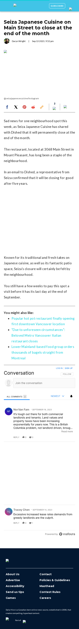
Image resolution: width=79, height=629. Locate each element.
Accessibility (15, 586)
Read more (67, 431)
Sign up (68, 368)
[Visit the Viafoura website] (67, 534)
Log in (59, 368)
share (60, 437)
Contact (46, 574)
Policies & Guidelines (55, 580)
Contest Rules (50, 592)
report (68, 437)
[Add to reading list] (65, 107)
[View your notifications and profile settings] (71, 396)
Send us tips (15, 592)
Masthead (47, 586)
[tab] (17, 396)
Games (11, 598)
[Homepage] (13, 559)
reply (16, 437)
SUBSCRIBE (57, 6)
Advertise (13, 580)
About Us (12, 574)
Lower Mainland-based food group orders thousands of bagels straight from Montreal (43, 352)
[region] (39, 452)
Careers (45, 598)
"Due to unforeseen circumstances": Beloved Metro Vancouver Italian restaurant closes (38, 335)
